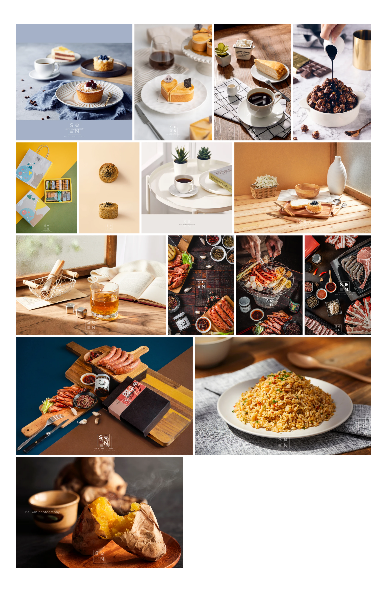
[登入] (372, 11)
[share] (8, 589)
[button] (193, 12)
